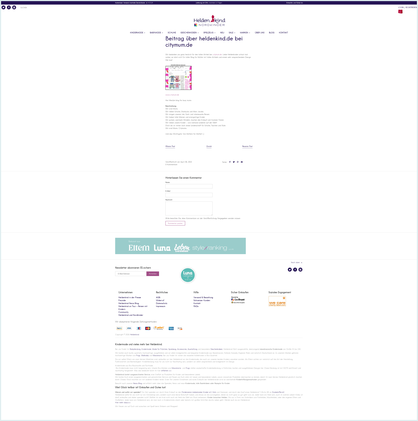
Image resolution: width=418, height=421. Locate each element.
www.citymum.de (172, 95)
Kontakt (283, 33)
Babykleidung (135, 349)
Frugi (138, 355)
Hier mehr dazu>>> (123, 403)
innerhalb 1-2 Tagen (209, 3)
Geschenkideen (188, 33)
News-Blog (137, 383)
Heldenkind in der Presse (129, 297)
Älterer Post (170, 146)
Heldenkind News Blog (128, 303)
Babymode (156, 33)
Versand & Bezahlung (203, 297)
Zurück (209, 146)
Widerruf (160, 300)
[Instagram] (14, 7)
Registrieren (411, 7)
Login (401, 7)
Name (167, 182)
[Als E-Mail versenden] (241, 162)
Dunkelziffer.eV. (278, 392)
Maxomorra (157, 355)
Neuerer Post (247, 146)
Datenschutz (161, 303)
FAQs (196, 306)
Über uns (259, 33)
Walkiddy (145, 355)
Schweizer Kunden (202, 300)
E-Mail (167, 191)
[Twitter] (3, 7)
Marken (244, 33)
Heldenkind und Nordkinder (130, 315)
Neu (222, 33)
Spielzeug (208, 33)
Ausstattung (192, 349)
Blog (271, 33)
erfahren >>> (166, 371)
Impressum (160, 306)
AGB (158, 297)
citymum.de (217, 54)
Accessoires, (182, 349)
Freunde (122, 300)
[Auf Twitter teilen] (234, 162)
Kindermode (137, 33)
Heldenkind (134, 335)
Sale (231, 33)
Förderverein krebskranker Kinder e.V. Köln (199, 392)
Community (123, 312)
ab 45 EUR (134, 3)
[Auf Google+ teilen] (238, 162)
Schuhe (172, 33)
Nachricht (168, 200)
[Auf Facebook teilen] (230, 162)
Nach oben (295, 262)
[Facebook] (9, 7)
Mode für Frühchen (159, 349)
